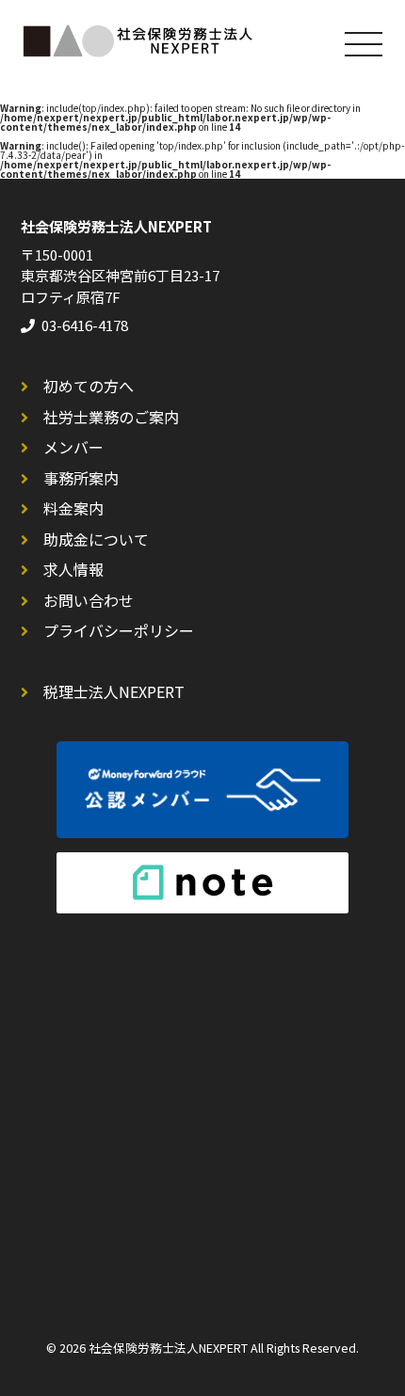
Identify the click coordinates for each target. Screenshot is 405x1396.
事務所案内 (81, 478)
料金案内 (73, 508)
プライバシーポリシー (118, 630)
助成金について (96, 539)
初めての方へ (88, 385)
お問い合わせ (88, 600)
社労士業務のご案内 (111, 416)
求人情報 (73, 569)
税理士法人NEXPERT (114, 691)
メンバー (73, 447)
